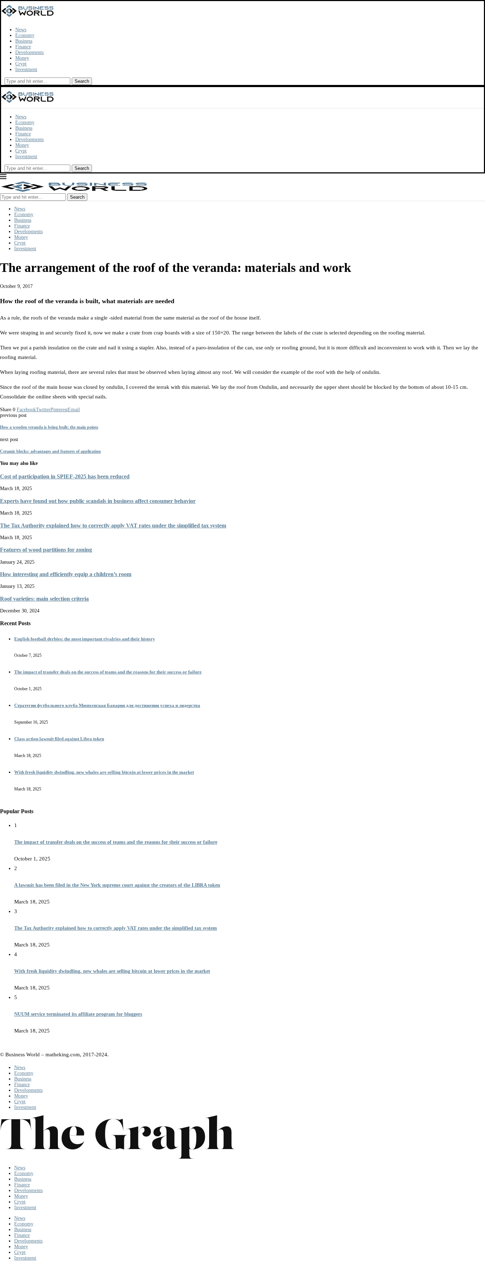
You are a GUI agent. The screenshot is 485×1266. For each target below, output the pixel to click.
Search (82, 81)
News (20, 29)
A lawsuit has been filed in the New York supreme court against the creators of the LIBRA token (117, 885)
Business (23, 41)
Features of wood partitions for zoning (46, 549)
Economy (24, 35)
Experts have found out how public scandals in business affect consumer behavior (98, 501)
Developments (29, 52)
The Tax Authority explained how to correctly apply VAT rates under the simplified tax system (113, 525)
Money (22, 58)
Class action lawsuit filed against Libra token (59, 738)
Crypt (21, 63)
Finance (23, 46)
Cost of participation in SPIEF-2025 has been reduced (65, 476)
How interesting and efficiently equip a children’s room (65, 574)
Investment (26, 69)
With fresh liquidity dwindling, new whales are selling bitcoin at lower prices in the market (104, 772)
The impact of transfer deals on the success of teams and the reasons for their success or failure (108, 672)
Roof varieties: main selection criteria (44, 598)
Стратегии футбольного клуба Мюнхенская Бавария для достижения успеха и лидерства (107, 705)
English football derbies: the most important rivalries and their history (84, 639)
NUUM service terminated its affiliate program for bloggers (78, 1014)
